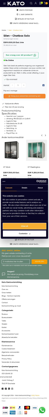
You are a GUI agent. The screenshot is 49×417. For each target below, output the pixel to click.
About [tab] (40, 188)
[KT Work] (12, 150)
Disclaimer (22, 398)
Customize (23, 233)
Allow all (24, 226)
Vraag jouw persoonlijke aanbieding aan (25, 96)
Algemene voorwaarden (10, 398)
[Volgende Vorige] (45, 135)
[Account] (36, 3)
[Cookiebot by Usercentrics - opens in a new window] (36, 181)
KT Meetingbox (34, 167)
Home (4, 30)
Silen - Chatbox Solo (15, 30)
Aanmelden (39, 261)
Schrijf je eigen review (11, 39)
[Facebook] (44, 85)
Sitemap (40, 398)
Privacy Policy (32, 398)
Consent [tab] (8, 188)
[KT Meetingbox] (36, 150)
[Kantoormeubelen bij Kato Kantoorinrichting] (16, 3)
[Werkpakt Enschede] (26, 412)
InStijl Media (35, 395)
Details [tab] (24, 188)
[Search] (31, 3)
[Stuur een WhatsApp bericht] (42, 410)
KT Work (6, 167)
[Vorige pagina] (41, 135)
